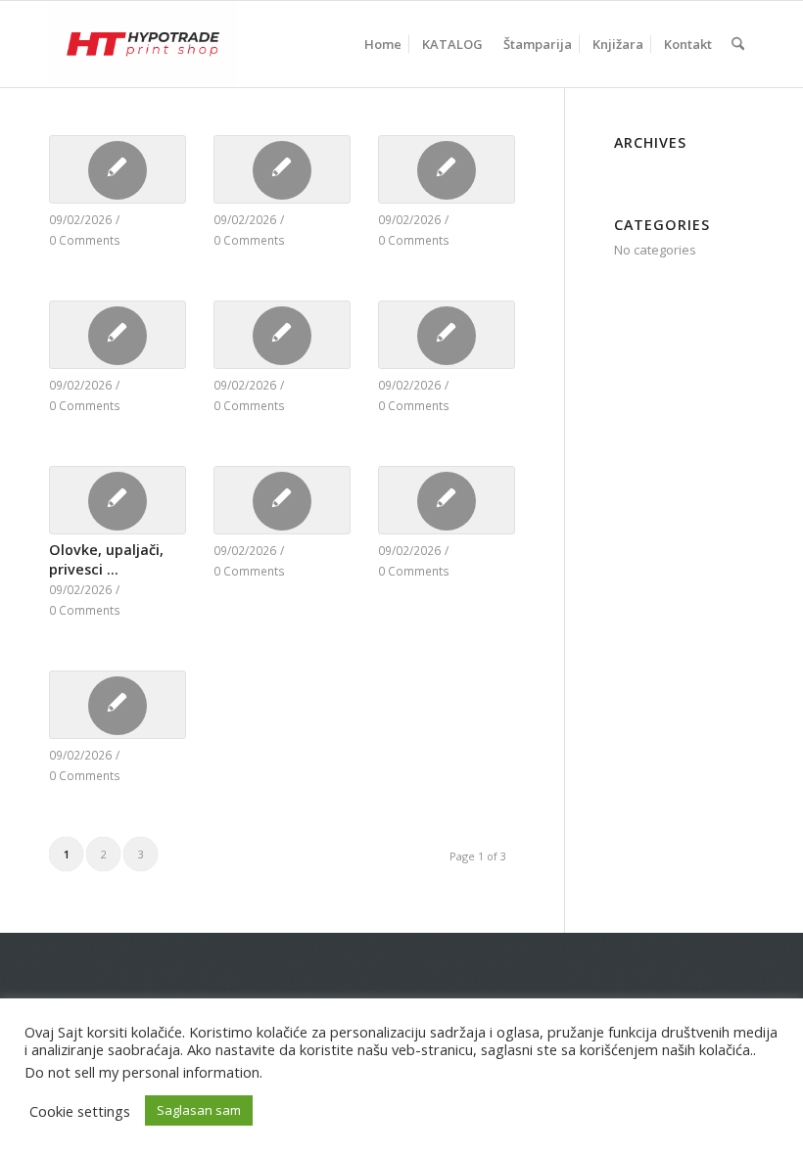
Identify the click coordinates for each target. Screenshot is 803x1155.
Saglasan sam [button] (199, 1110)
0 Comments (84, 240)
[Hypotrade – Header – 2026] (143, 44)
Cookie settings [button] (79, 1111)
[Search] (738, 44)
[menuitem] (382, 44)
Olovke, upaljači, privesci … (106, 559)
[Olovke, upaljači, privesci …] (117, 500)
